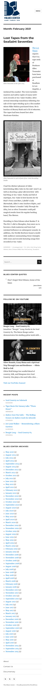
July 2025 (9, 458)
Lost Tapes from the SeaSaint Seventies (18, 39)
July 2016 (9, 634)
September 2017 (12, 599)
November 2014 (12, 651)
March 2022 (10, 472)
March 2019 (10, 546)
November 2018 (12, 558)
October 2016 (11, 625)
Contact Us (8, 667)
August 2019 (11, 534)
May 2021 (9, 484)
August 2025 (11, 455)
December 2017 (12, 590)
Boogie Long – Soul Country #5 (19, 432)
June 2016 (10, 637)
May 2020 (10, 516)
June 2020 (10, 514)
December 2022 (12, 470)
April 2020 (10, 519)
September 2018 (12, 563)
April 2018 (10, 578)
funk (39, 247)
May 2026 (10, 452)
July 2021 (9, 478)
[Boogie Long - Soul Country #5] (22, 314)
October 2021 (11, 475)
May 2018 (9, 575)
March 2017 (10, 613)
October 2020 (11, 502)
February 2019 (11, 549)
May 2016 (10, 640)
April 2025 (10, 461)
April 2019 (10, 543)
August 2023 (11, 467)
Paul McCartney (26, 249)
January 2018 (11, 587)
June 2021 (10, 481)
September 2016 (12, 628)
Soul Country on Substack (16, 400)
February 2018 (11, 584)
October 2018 (11, 560)
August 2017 (11, 602)
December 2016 (12, 619)
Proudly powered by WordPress (27, 685)
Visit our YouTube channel (14, 383)
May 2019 (10, 540)
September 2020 (12, 505)
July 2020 (9, 511)
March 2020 (10, 522)
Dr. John (27, 247)
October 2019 (11, 531)
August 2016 (11, 631)
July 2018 (9, 569)
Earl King (34, 247)
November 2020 (12, 499)
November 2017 (12, 593)
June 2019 (10, 537)
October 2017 (11, 596)
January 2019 (11, 552)
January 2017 (11, 616)
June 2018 (10, 572)
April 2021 (10, 487)
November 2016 (12, 622)
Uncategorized (17, 247)
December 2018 (12, 555)
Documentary (9, 672)
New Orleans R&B (15, 249)
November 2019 (12, 528)
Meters (5, 249)
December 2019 (12, 525)
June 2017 (10, 607)
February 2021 (11, 490)
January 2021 (11, 493)
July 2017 (9, 605)
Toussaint (36, 249)
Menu (38, 11)
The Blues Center (9, 685)
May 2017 (9, 610)
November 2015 (12, 646)
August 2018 (11, 566)
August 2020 (11, 508)
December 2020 (12, 496)
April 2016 (10, 643)
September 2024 (12, 464)
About (6, 661)
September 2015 (12, 649)
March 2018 (10, 581)
